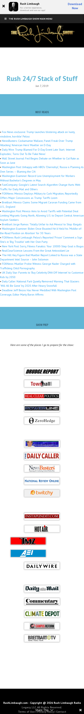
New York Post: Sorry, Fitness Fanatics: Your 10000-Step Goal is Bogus (43, 246)
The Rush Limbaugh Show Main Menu (30, 18)
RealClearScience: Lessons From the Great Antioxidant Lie (35, 250)
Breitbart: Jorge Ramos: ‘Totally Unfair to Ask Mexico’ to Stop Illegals (42, 224)
